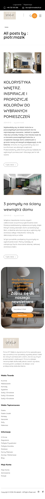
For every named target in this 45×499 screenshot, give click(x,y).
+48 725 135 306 (12, 8)
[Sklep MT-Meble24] (11, 15)
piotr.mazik (20, 123)
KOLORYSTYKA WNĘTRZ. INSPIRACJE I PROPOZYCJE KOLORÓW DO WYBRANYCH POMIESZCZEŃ (17, 99)
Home (6, 27)
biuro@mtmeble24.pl (33, 8)
